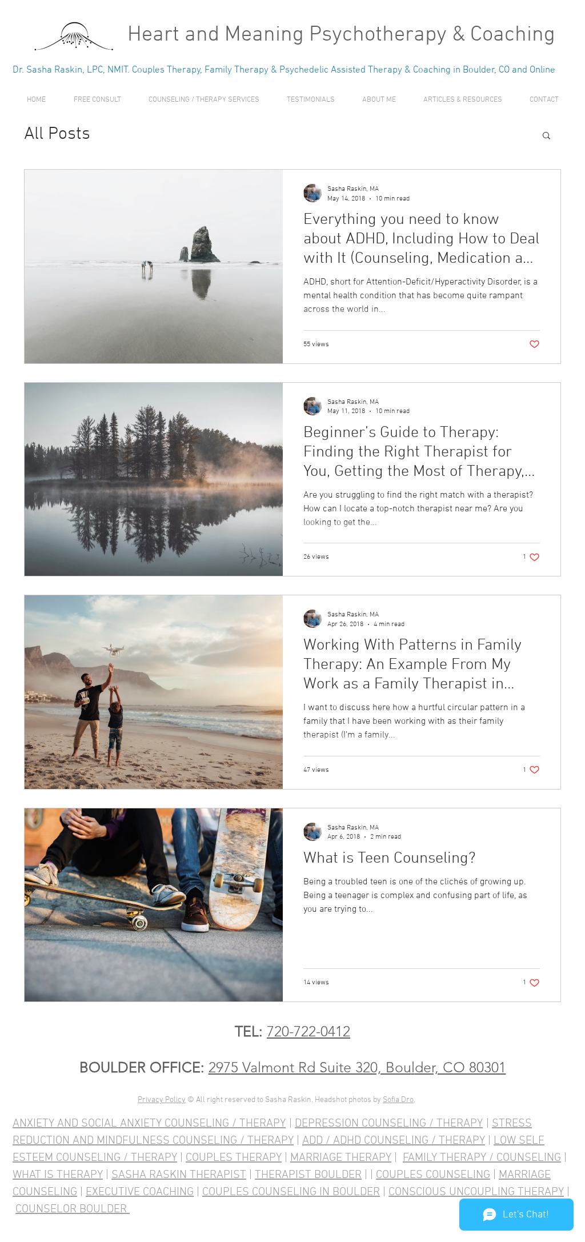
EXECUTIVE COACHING (140, 1192)
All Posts (57, 134)
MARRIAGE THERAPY (340, 1158)
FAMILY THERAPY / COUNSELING (482, 1158)
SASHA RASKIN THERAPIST (178, 1175)
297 (220, 1067)
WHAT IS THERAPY (58, 1175)
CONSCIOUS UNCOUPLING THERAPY (476, 1192)
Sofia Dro (398, 1100)
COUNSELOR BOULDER (72, 1209)
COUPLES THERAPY (234, 1158)
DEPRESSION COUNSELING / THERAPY (389, 1124)
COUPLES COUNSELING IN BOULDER (291, 1192)
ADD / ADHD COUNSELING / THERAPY (393, 1141)
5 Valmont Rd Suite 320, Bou (321, 1067)
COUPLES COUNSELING (433, 1175)
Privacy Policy (162, 1100)
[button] (204, 100)
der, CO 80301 (460, 1067)
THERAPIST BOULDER (308, 1175)
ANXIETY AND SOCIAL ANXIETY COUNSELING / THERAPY (149, 1124)
